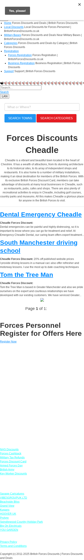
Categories (10, 43)
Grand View (7, 505)
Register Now (8, 341)
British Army (7, 469)
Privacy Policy (8, 541)
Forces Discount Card (13, 461)
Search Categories (56, 118)
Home (7, 23)
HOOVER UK (8, 513)
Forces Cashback (10, 453)
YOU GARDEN (9, 529)
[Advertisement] (42, 393)
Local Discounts (14, 27)
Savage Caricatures (12, 493)
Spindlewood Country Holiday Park (21, 521)
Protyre (4, 517)
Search (4, 92)
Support (9, 71)
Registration (11, 51)
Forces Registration (20, 55)
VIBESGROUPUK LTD (13, 497)
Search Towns (20, 118)
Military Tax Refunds (12, 457)
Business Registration (21, 63)
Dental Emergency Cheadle (41, 214)
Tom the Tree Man (26, 274)
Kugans (4, 509)
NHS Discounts (9, 449)
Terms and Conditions (13, 545)
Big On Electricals (11, 525)
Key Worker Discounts (13, 473)
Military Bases (12, 35)
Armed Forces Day (11, 465)
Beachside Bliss (9, 501)
